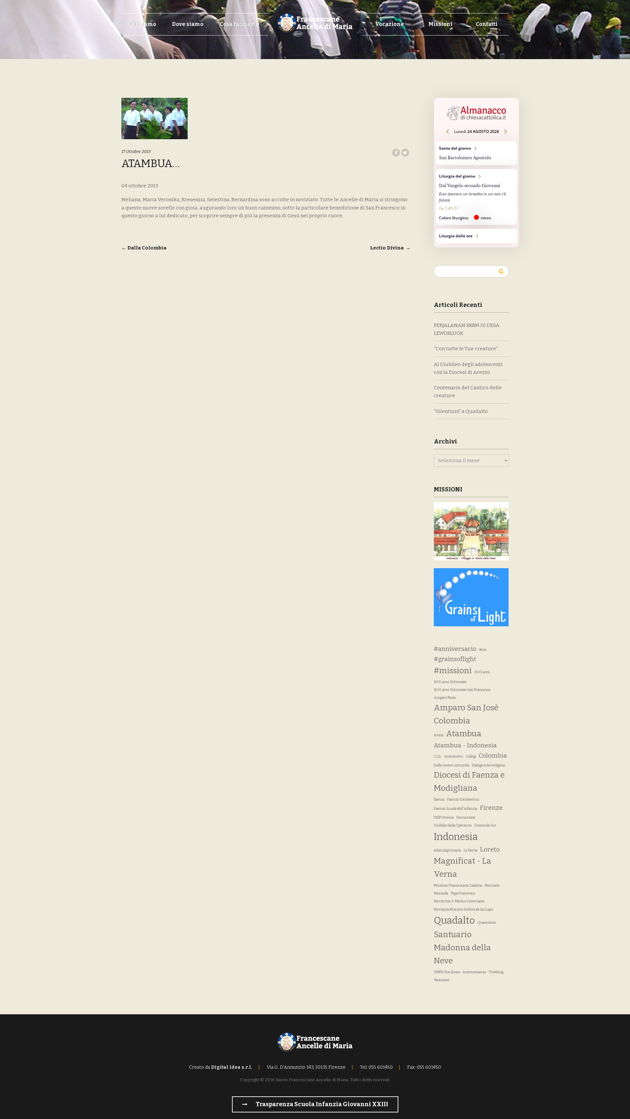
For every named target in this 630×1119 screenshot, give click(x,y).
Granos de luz (485, 825)
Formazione (465, 817)
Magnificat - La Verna (462, 867)
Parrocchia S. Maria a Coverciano (459, 901)
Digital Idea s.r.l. (231, 1067)
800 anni (482, 672)
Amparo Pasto (445, 698)
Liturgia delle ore (476, 236)
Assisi (438, 735)
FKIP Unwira (444, 817)
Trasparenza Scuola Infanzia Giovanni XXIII (321, 1104)
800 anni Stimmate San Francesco (462, 690)
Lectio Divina (390, 248)
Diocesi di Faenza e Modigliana (469, 781)
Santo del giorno (476, 153)
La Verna (470, 850)
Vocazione (389, 24)
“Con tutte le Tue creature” (466, 349)
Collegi (471, 756)
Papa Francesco (463, 893)
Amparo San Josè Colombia (466, 714)
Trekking (496, 972)
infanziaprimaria (447, 850)
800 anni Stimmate (450, 682)
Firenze (491, 807)
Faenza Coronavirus (463, 799)
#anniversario (455, 649)
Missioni (440, 24)
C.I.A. (438, 756)
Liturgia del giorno (476, 197)
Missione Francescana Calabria (458, 885)
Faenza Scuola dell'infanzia (455, 809)
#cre (483, 650)
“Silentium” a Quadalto (461, 411)
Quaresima (486, 922)
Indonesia (456, 837)
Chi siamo (142, 24)
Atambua (463, 734)
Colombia (493, 755)
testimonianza (474, 972)
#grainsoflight (455, 659)
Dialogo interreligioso (488, 765)
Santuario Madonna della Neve (462, 948)
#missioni (453, 671)
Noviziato (492, 885)
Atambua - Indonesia (465, 745)
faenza (439, 799)
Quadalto (454, 920)
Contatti (486, 24)
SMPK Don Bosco (447, 972)
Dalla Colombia (143, 248)
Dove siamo (187, 24)
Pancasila (441, 893)
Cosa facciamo (239, 24)
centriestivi (453, 756)
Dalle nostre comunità (451, 765)
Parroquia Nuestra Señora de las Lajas (463, 909)
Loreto (490, 849)
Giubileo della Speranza (453, 825)
